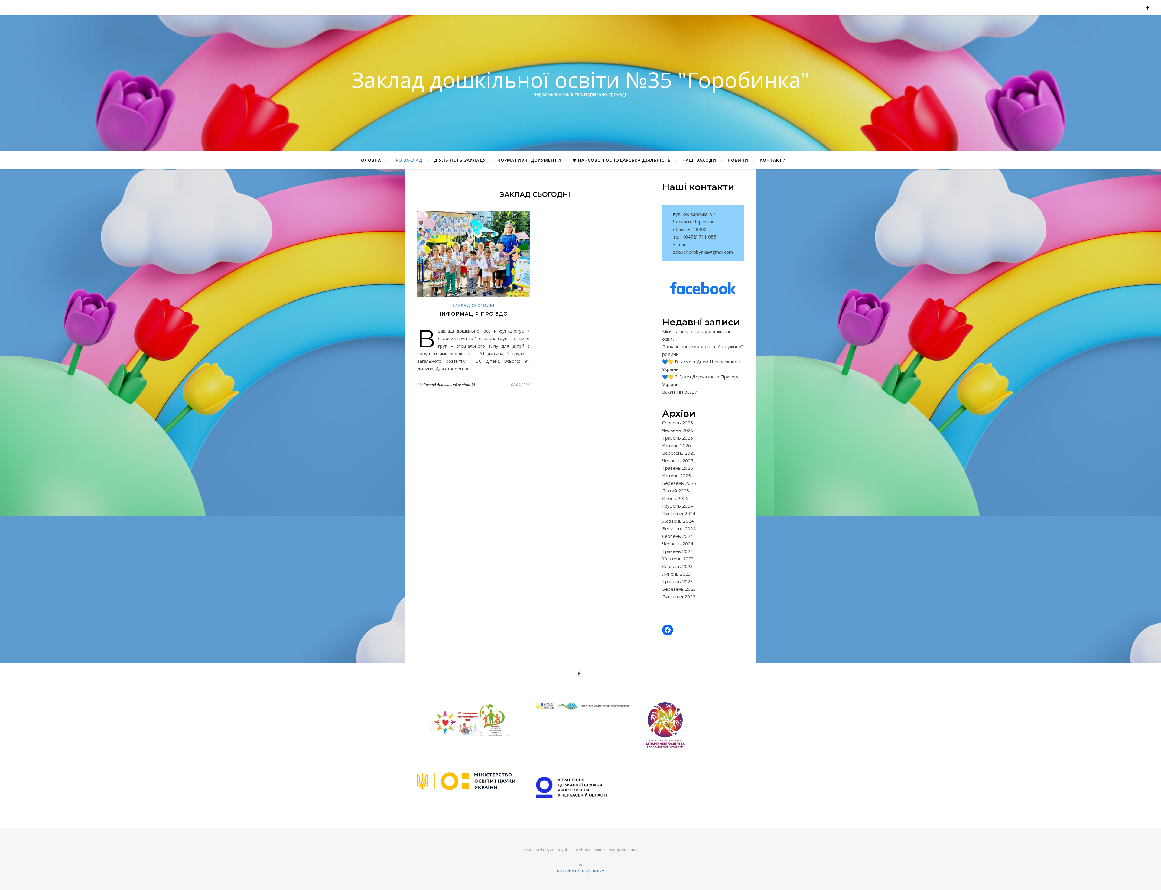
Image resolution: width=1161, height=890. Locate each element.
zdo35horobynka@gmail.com (703, 252)
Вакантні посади (680, 392)
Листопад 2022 (678, 596)
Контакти (773, 160)
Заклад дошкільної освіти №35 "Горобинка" (580, 79)
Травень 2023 (677, 581)
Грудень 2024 (677, 506)
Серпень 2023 (677, 566)
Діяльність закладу (460, 160)
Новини (738, 160)
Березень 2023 (679, 589)
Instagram (617, 850)
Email (633, 850)
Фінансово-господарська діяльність (622, 160)
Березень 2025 (679, 483)
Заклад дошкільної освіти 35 (449, 384)
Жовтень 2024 (678, 521)
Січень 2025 (675, 498)
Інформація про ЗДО (473, 314)
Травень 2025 (677, 468)
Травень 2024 (677, 551)
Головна (370, 160)
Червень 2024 (677, 544)
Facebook (581, 850)
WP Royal (558, 850)
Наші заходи (699, 160)
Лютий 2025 (675, 491)
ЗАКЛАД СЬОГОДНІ (473, 305)
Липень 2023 (676, 574)
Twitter (599, 850)
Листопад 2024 (678, 513)
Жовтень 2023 (678, 559)
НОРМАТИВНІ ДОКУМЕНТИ (529, 160)
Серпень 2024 (677, 536)
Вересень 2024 (679, 528)
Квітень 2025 (676, 476)
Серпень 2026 (677, 423)
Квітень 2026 (676, 445)
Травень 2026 (677, 438)
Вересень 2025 (679, 453)
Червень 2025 (677, 460)
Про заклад (407, 160)
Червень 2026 (677, 430)
